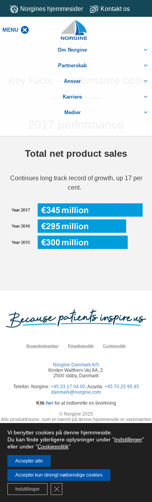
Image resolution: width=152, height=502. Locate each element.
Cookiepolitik (114, 346)
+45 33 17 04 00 (68, 386)
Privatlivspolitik (81, 346)
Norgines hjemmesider (51, 8)
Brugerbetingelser (42, 346)
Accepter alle (29, 461)
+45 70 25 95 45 (121, 386)
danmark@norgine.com (76, 392)
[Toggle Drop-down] (118, 8)
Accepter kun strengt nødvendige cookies (59, 475)
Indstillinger (128, 439)
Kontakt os (115, 8)
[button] (10, 29)
